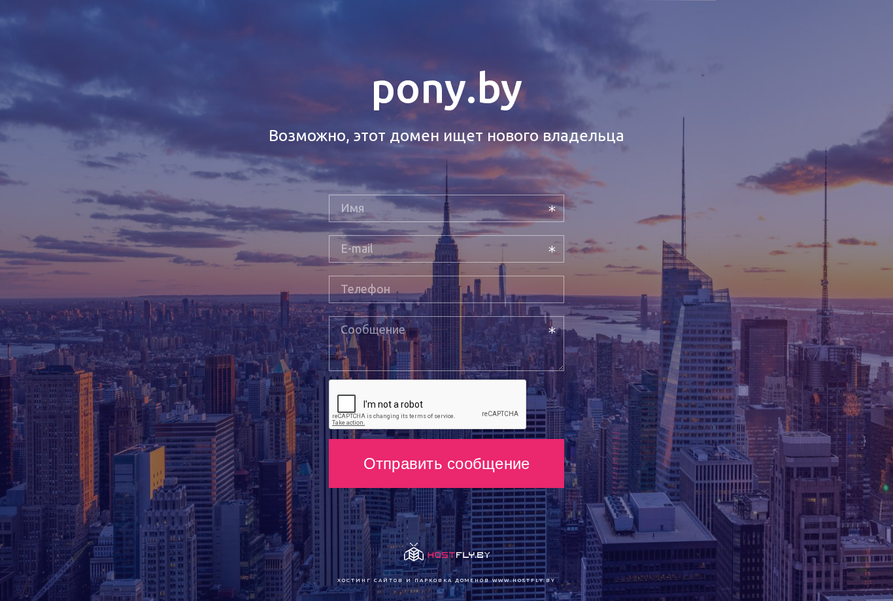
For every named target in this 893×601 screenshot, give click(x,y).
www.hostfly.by (524, 580)
